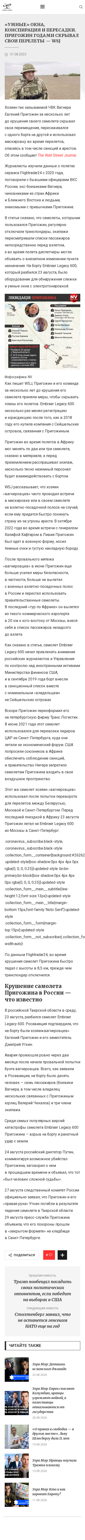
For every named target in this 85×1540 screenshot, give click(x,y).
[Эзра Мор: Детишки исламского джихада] (17, 1369)
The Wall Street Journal (57, 155)
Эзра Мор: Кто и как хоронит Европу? (48, 1491)
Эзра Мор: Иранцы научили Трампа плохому (54, 1462)
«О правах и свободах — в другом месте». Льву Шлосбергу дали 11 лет (53, 1433)
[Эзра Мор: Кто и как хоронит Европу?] (17, 1495)
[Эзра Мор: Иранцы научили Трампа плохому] (17, 1466)
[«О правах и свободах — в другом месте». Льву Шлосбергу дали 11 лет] (17, 1437)
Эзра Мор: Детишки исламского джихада (49, 1366)
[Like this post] (50, 1255)
